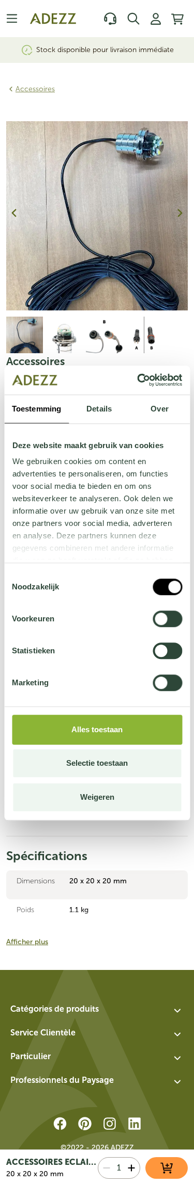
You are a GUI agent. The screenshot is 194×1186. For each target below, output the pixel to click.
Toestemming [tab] (36, 408)
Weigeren (97, 797)
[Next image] (180, 213)
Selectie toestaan (97, 763)
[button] (97, 1010)
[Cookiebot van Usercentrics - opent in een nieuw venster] (138, 380)
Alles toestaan (97, 729)
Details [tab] (99, 408)
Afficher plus (27, 941)
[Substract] (106, 1168)
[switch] (167, 619)
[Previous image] (14, 213)
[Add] (131, 1168)
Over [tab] (159, 408)
